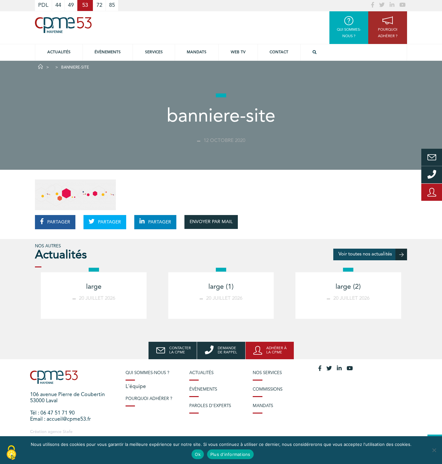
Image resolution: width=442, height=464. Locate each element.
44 (58, 5)
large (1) (221, 287)
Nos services (267, 373)
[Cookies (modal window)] (11, 453)
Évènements (107, 52)
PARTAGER (58, 222)
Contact (279, 52)
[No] (434, 450)
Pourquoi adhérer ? (149, 399)
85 (112, 5)
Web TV (238, 52)
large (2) (348, 287)
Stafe (67, 432)
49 (71, 5)
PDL (43, 5)
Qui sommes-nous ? (147, 373)
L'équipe (136, 386)
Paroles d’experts (210, 406)
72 (99, 5)
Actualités (59, 52)
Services (154, 52)
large (94, 287)
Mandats (196, 52)
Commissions (267, 389)
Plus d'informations (230, 454)
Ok (198, 454)
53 (85, 5)
